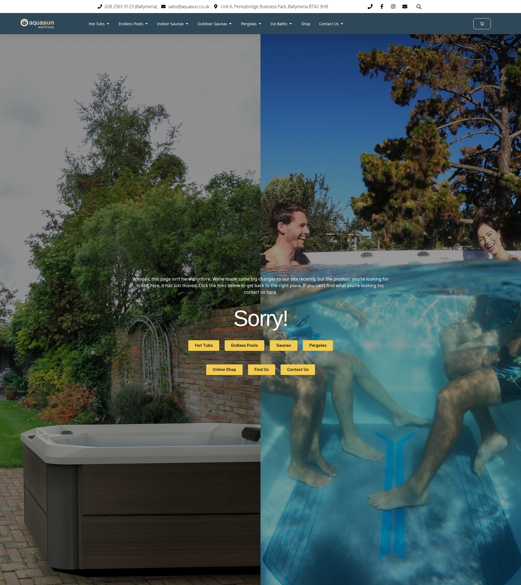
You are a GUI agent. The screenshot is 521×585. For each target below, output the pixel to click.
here (271, 292)
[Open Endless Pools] (146, 24)
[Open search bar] (419, 6)
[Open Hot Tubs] (108, 24)
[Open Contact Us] (342, 24)
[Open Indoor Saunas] (187, 24)
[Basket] (482, 23)
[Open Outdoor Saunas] (230, 24)
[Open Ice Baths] (291, 24)
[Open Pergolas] (260, 24)
